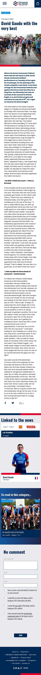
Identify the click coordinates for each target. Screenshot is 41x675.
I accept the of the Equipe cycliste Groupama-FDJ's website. (21, 607)
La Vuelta (5, 13)
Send (20, 635)
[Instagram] (21, 668)
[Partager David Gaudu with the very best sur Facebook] (7, 403)
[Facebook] (14, 668)
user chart (18, 605)
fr (24, 668)
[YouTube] (18, 668)
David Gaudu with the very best (19, 25)
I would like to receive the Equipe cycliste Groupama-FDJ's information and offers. (20, 599)
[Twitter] (16, 668)
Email (6, 581)
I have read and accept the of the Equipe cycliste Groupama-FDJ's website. (20, 616)
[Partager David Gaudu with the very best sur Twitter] (15, 403)
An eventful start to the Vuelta (13, 532)
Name (6, 572)
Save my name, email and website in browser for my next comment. (22, 591)
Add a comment (9, 559)
